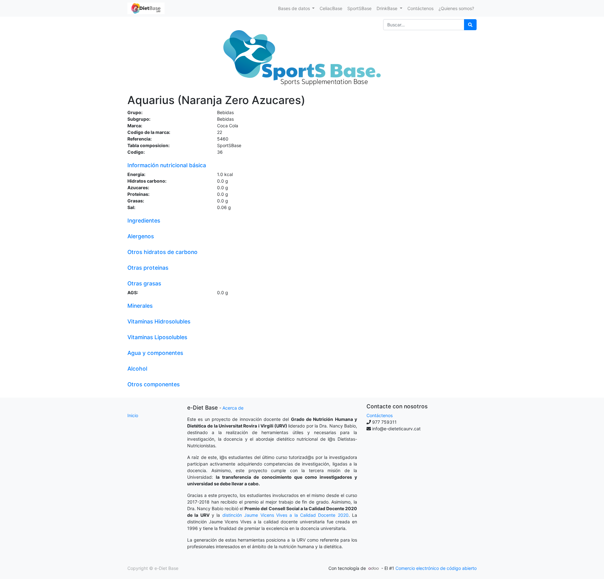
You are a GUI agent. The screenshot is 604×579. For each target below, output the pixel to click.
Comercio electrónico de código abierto (436, 568)
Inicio (132, 415)
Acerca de (232, 408)
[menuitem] (331, 8)
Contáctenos (379, 415)
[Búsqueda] (470, 24)
